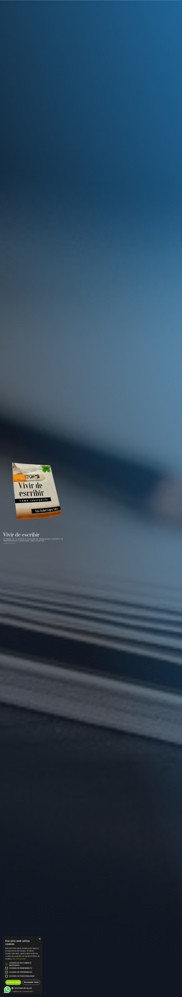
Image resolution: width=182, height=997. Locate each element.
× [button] (40, 939)
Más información (19, 959)
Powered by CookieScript (23, 991)
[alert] (23, 965)
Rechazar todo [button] (31, 982)
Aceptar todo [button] (13, 982)
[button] (22, 988)
